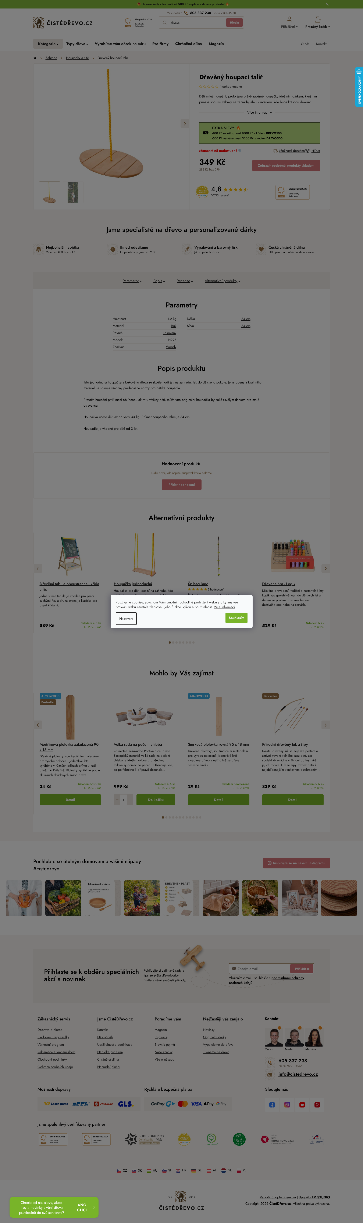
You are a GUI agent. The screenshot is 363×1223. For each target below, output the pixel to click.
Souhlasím (236, 617)
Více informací (224, 606)
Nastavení (126, 618)
